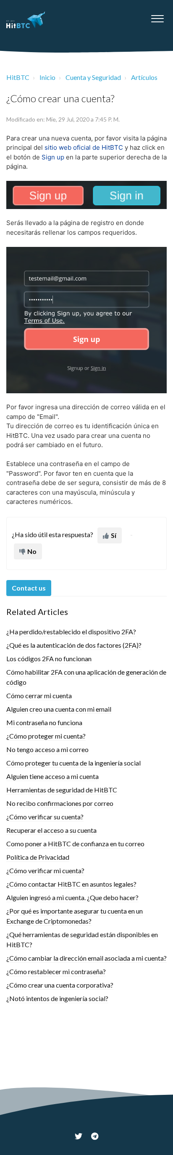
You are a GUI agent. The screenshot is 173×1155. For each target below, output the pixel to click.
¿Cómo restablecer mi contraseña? (56, 971)
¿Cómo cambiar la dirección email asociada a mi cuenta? (86, 958)
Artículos (144, 77)
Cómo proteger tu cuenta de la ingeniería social (73, 763)
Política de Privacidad (37, 857)
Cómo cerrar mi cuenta (39, 695)
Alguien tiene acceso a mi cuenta (52, 776)
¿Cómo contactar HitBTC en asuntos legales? (71, 884)
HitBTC (17, 77)
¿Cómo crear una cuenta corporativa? (59, 985)
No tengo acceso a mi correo (47, 749)
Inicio (47, 77)
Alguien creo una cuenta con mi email (58, 709)
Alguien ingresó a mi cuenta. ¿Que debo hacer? (72, 897)
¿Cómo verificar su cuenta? (45, 817)
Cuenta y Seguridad (93, 77)
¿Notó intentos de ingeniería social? (57, 998)
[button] (157, 16)
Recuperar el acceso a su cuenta (51, 830)
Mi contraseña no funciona (44, 722)
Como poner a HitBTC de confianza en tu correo (75, 844)
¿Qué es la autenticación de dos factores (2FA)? (74, 645)
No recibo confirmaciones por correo (59, 803)
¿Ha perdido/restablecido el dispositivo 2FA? (71, 632)
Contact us (29, 588)
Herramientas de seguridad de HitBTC (61, 790)
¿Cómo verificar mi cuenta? (45, 870)
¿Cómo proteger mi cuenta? (46, 736)
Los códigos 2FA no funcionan (49, 658)
